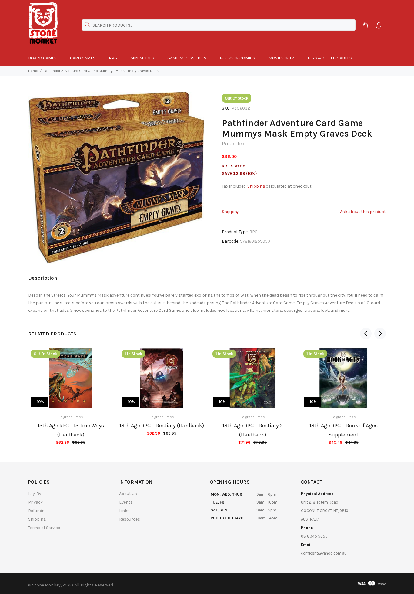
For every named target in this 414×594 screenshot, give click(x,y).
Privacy (35, 502)
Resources (129, 519)
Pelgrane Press (70, 417)
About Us (128, 493)
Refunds (36, 510)
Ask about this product (363, 211)
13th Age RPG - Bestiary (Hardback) (161, 425)
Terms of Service (44, 527)
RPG (253, 231)
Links (124, 510)
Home (33, 71)
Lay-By (34, 493)
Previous (366, 333)
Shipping (256, 186)
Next (380, 333)
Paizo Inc (233, 143)
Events (126, 502)
